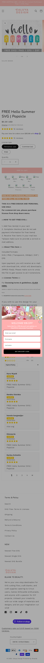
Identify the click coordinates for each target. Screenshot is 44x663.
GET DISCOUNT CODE (22, 351)
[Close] (39, 322)
